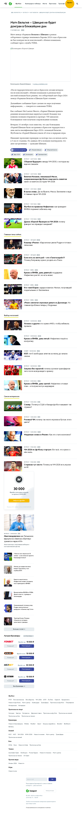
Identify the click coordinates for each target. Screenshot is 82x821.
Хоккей (11, 731)
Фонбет (59, 724)
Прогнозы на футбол (57, 703)
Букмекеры (12, 720)
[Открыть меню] (6, 3)
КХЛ (9, 734)
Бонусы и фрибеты (49, 724)
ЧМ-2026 (39, 700)
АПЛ (44, 700)
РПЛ (10, 700)
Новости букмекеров (15, 724)
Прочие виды (13, 760)
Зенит (39, 724)
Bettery (11, 727)
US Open (26, 756)
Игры (10, 767)
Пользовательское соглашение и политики (38, 807)
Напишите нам (50, 790)
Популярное (70, 703)
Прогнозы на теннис (28, 716)
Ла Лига (50, 700)
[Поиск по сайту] (78, 3)
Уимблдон (23, 753)
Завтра (18, 713)
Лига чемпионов (18, 700)
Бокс (15, 745)
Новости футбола (14, 703)
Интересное (12, 705)
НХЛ (14, 734)
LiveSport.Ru (17, 12)
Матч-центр (26, 703)
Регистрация (26, 646)
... (74, 7)
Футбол (25, 12)
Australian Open (13, 753)
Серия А (57, 700)
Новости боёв (23, 745)
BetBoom (67, 724)
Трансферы (44, 703)
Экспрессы (25, 713)
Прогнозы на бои (14, 716)
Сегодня (11, 713)
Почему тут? (10, 646)
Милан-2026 (12, 763)
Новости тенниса (45, 753)
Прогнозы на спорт (15, 709)
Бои (9, 741)
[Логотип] (10, 3)
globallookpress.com (40, 84)
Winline (26, 724)
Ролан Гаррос (33, 753)
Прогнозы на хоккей (65, 713)
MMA (10, 745)
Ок (52, 779)
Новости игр (12, 771)
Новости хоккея (39, 734)
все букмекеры (28, 636)
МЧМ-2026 (28, 734)
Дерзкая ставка (36, 713)
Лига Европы (30, 700)
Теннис (11, 749)
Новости (21, 763)
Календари (35, 703)
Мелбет (33, 724)
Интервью (21, 705)
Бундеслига (65, 700)
